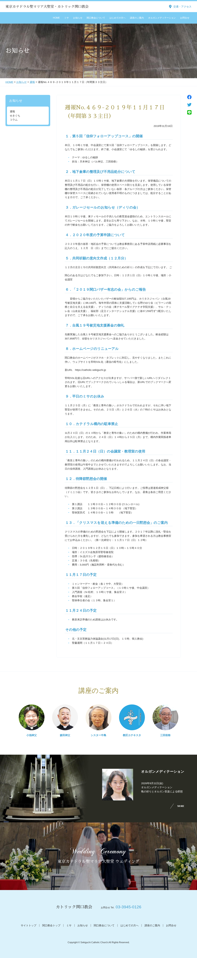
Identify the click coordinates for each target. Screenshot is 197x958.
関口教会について (96, 18)
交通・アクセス (182, 6)
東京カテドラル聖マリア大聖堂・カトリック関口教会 (47, 6)
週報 (32, 82)
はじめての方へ (117, 18)
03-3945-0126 (128, 907)
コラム (14, 119)
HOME (56, 18)
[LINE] (189, 112)
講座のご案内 (137, 18)
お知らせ (77, 18)
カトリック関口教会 (74, 907)
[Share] (189, 97)
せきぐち (15, 115)
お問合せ (184, 18)
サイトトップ (28, 925)
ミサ (66, 18)
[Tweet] (189, 104)
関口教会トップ (51, 925)
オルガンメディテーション (162, 18)
